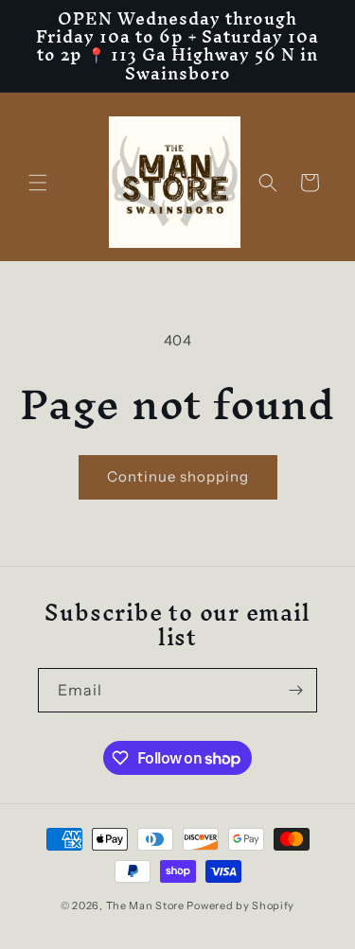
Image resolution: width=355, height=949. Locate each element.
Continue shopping (178, 476)
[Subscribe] (295, 690)
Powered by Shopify (240, 905)
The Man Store (145, 905)
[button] (38, 182)
